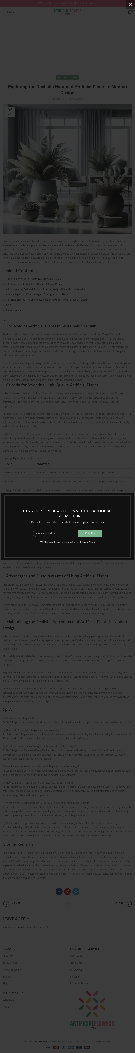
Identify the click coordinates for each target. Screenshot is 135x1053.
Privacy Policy (87, 542)
